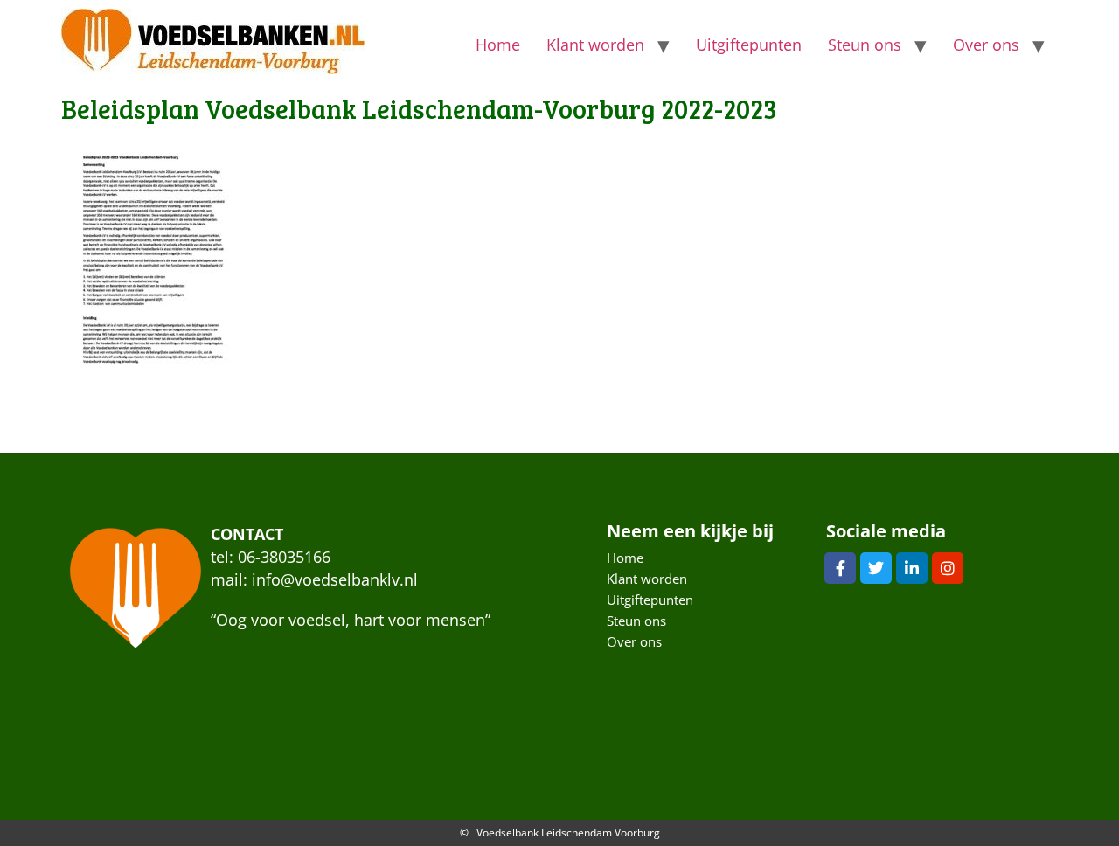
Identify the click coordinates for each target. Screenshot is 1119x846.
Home (498, 44)
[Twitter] (876, 568)
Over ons (986, 44)
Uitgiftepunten (749, 44)
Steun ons (864, 44)
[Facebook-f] (840, 568)
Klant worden (595, 44)
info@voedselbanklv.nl (335, 579)
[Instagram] (947, 568)
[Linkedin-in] (912, 568)
